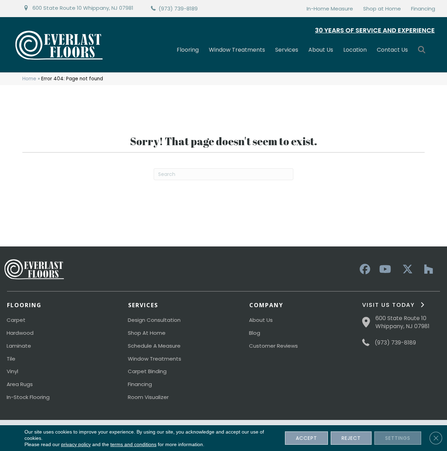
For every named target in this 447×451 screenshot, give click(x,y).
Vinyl (12, 371)
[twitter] (405, 269)
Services (286, 50)
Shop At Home (147, 333)
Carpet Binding (147, 371)
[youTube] (384, 269)
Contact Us (392, 50)
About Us (320, 50)
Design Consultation (154, 320)
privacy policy (76, 444)
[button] (423, 50)
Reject (351, 438)
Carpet (16, 320)
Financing (423, 8)
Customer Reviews (273, 345)
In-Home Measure (330, 8)
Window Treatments (237, 50)
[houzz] (426, 269)
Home (29, 78)
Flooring (188, 50)
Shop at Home (382, 8)
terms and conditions (133, 444)
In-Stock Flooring (28, 397)
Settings (397, 438)
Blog (254, 333)
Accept (306, 438)
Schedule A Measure (154, 345)
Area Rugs (20, 384)
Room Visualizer (148, 397)
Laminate (19, 345)
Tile (11, 358)
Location (355, 50)
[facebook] (364, 269)
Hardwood (20, 333)
